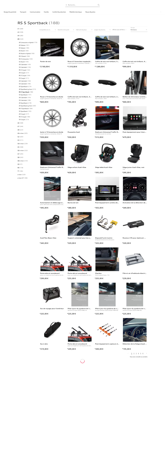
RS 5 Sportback (26, 92)
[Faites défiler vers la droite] (161, 12)
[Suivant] (145, 353)
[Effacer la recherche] (66, 5)
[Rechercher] (99, 5)
